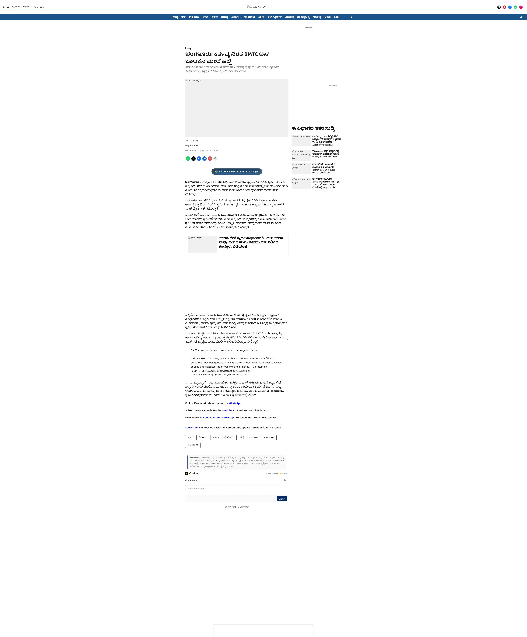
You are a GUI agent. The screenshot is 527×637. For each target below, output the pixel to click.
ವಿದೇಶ (215, 17)
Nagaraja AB (191, 146)
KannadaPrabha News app (219, 417)
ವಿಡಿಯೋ (289, 17)
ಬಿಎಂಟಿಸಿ (203, 438)
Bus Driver (269, 438)
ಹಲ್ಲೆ (242, 438)
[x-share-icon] (193, 160)
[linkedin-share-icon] (204, 160)
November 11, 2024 (238, 375)
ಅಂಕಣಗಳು (249, 17)
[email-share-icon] (210, 160)
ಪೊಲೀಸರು (229, 438)
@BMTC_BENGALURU (203, 371)
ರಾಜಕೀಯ (194, 17)
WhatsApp (235, 403)
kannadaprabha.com (197, 460)
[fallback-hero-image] (301, 140)
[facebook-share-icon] (199, 160)
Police (216, 438)
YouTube (227, 410)
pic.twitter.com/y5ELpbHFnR (234, 371)
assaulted (253, 438)
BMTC (190, 438)
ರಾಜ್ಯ (175, 17)
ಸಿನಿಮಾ (235, 17)
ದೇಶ (183, 17)
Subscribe (39, 7)
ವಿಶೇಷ (261, 17)
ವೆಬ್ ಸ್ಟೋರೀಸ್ (275, 17)
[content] (232, 410)
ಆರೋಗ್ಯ (317, 17)
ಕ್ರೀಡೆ (336, 17)
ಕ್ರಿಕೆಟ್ (205, 17)
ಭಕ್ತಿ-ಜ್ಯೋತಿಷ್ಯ (303, 17)
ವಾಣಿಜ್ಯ (224, 17)
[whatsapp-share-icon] (188, 160)
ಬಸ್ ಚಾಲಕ (193, 445)
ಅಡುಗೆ (327, 17)
